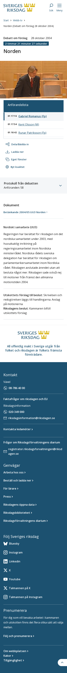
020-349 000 (16, 412)
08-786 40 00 (17, 388)
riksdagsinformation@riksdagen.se (31, 418)
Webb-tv (17, 20)
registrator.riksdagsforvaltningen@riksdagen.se (35, 451)
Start (6, 20)
